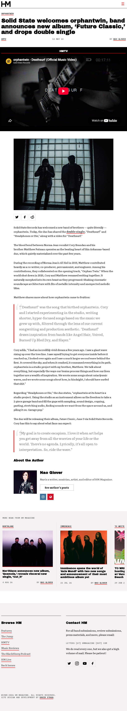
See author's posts (57, 487)
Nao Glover (119, 39)
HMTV (3, 39)
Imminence (66, 526)
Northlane (8, 526)
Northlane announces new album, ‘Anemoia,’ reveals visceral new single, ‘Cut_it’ (26, 574)
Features (6, 630)
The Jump (7, 636)
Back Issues (8, 665)
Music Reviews (10, 648)
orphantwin (7, 13)
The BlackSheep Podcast (16, 654)
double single (75, 231)
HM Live (6, 659)
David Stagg (46, 697)
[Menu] (123, 4)
